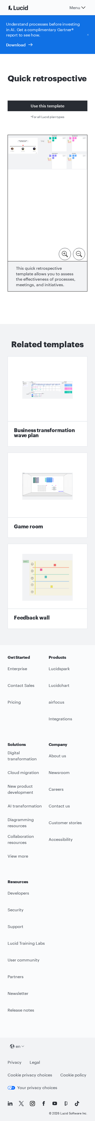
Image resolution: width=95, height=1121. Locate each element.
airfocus (56, 702)
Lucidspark (59, 668)
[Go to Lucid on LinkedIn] (10, 1103)
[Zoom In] (65, 253)
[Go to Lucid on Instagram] (32, 1103)
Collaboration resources (21, 839)
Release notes (21, 1010)
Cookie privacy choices (30, 1074)
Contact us (59, 805)
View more (18, 856)
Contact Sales (21, 685)
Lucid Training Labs (26, 943)
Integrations (60, 718)
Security (16, 909)
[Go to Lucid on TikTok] (77, 1103)
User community (24, 959)
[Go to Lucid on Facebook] (43, 1103)
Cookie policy (73, 1074)
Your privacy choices (37, 1087)
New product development (20, 789)
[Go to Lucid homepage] (24, 8)
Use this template (47, 105)
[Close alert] (88, 34)
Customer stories (65, 822)
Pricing (14, 702)
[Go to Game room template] (47, 495)
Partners (16, 976)
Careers (56, 789)
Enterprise (17, 668)
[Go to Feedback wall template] (47, 586)
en (18, 1046)
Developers (18, 893)
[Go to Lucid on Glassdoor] (65, 1103)
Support (15, 926)
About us (57, 755)
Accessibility (61, 839)
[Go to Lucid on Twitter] (21, 1103)
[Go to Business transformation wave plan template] (47, 401)
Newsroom (59, 772)
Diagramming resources (21, 822)
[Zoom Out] (79, 253)
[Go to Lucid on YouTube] (54, 1103)
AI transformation (25, 805)
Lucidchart (59, 685)
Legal (35, 1062)
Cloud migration (23, 772)
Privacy (15, 1062)
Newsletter (18, 993)
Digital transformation (22, 755)
